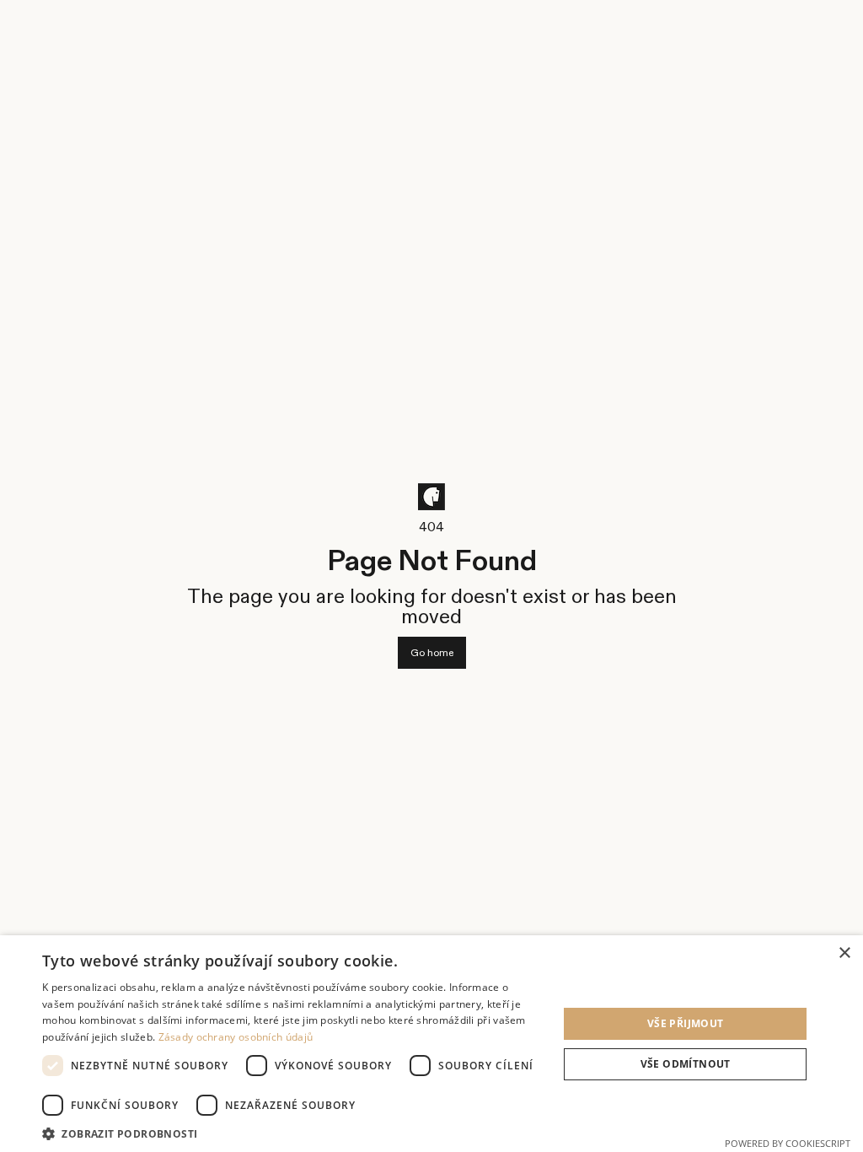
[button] (292, 1132)
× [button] (844, 953)
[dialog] (431, 1043)
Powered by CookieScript (787, 1143)
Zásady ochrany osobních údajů (236, 1037)
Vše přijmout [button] (685, 1023)
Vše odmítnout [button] (686, 1064)
